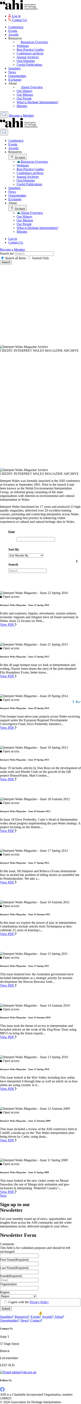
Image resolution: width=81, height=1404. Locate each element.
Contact (36, 1320)
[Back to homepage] (40, 5)
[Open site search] (4, 114)
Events (12, 31)
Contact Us (19, 20)
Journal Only (40, 258)
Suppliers (14, 68)
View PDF (7, 624)
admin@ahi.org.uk (23, 1372)
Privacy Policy (39, 1302)
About (58, 1316)
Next (3, 1195)
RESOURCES (10, 354)
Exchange (14, 79)
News (12, 72)
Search (6, 262)
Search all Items (15, 258)
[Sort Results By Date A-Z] (26, 555)
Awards (13, 34)
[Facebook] (2, 1391)
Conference (15, 27)
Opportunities (17, 76)
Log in (16, 16)
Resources (21, 1316)
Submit (6, 1308)
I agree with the (29, 1302)
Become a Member (21, 115)
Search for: (7, 253)
